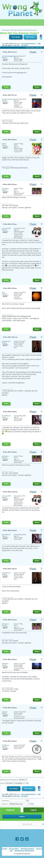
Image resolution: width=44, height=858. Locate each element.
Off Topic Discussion (17, 30)
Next (26, 45)
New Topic (30, 37)
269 (6, 45)
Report (37, 87)
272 (15, 45)
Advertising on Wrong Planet (24, 851)
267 (39, 44)
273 (18, 45)
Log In (34, 810)
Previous (32, 44)
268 (3, 45)
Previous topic (30, 48)
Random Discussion (30, 30)
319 (22, 45)
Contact (4, 849)
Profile (6, 87)
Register (10, 810)
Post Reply (16, 37)
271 (12, 45)
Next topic (39, 48)
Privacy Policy (14, 849)
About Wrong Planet (27, 849)
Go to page (25, 44)
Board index (5, 30)
